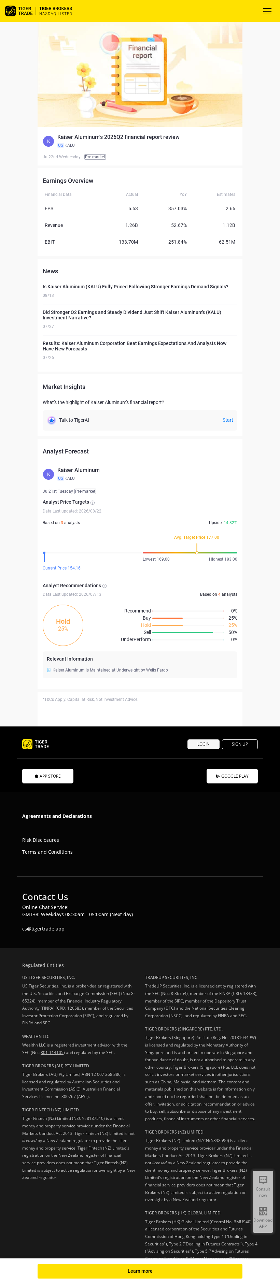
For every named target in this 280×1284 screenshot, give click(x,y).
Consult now (263, 1192)
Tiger (44, 10)
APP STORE (50, 776)
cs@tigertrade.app (43, 928)
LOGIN (203, 744)
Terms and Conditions (47, 852)
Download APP (262, 1223)
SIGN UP (240, 744)
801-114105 (52, 1052)
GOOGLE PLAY (235, 776)
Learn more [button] (140, 1271)
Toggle (268, 11)
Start (228, 420)
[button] (140, 141)
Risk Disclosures (40, 840)
